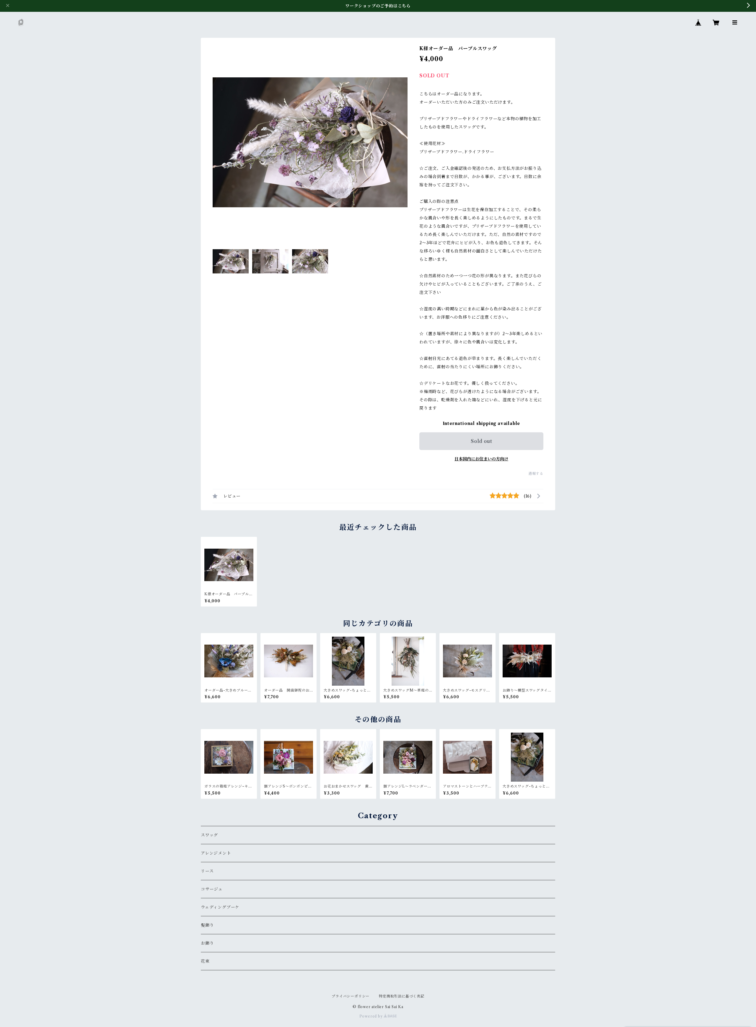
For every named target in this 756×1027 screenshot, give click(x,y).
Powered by (371, 1016)
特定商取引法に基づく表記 (401, 996)
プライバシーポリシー (350, 996)
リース (207, 871)
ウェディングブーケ (220, 907)
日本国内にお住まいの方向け (481, 459)
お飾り (207, 943)
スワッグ (209, 835)
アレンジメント (216, 853)
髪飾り (207, 925)
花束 (205, 961)
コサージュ (212, 889)
